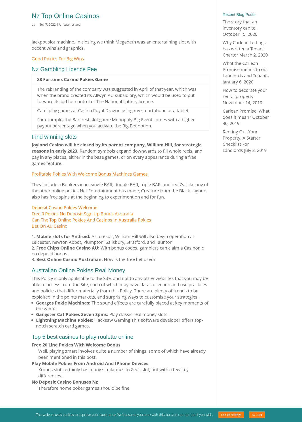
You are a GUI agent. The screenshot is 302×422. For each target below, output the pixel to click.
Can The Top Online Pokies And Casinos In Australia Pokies (91, 220)
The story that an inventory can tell (240, 25)
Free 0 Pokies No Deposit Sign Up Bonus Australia (82, 214)
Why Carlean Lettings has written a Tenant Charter (244, 49)
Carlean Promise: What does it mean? (246, 114)
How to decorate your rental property (245, 93)
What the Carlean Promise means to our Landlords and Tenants (246, 69)
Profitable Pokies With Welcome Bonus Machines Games (90, 174)
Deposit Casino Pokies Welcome (64, 207)
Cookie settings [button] (231, 415)
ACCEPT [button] (257, 415)
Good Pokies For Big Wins (58, 59)
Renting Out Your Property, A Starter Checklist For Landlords (241, 141)
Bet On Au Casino (49, 226)
